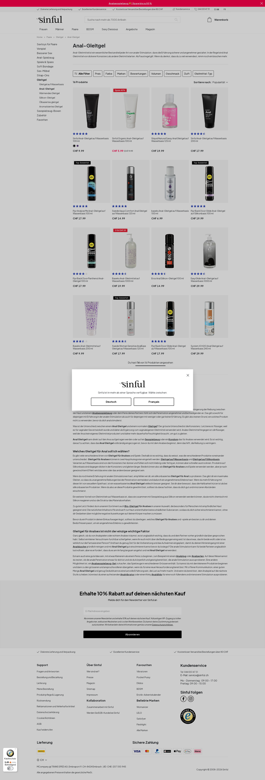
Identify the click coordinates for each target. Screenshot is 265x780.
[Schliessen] (188, 375)
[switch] (10, 768)
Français (154, 401)
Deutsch (111, 401)
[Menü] (15, 750)
